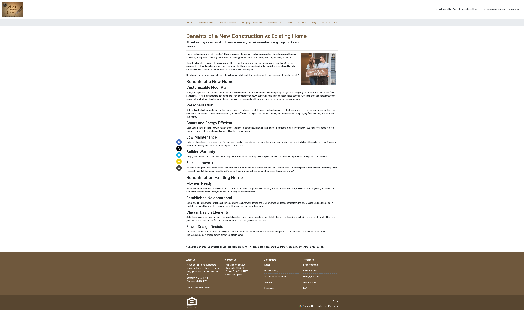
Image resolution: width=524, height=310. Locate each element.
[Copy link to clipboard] (179, 168)
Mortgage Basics (311, 276)
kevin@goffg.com (233, 274)
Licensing (269, 288)
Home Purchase (206, 22)
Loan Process (310, 270)
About (289, 22)
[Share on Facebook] (179, 142)
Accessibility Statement (275, 276)
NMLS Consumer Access (199, 287)
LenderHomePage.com (327, 306)
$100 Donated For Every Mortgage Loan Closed (457, 9)
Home (190, 22)
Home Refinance (228, 22)
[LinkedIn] (337, 301)
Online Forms (309, 282)
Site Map (268, 282)
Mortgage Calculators (252, 22)
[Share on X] (179, 148)
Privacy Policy (271, 270)
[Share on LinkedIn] (179, 155)
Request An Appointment (494, 9)
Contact (302, 22)
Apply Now (514, 9)
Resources (273, 22)
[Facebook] (333, 301)
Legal (267, 265)
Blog (314, 22)
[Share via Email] (179, 161)
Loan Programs (310, 265)
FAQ (305, 288)
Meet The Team (329, 22)
